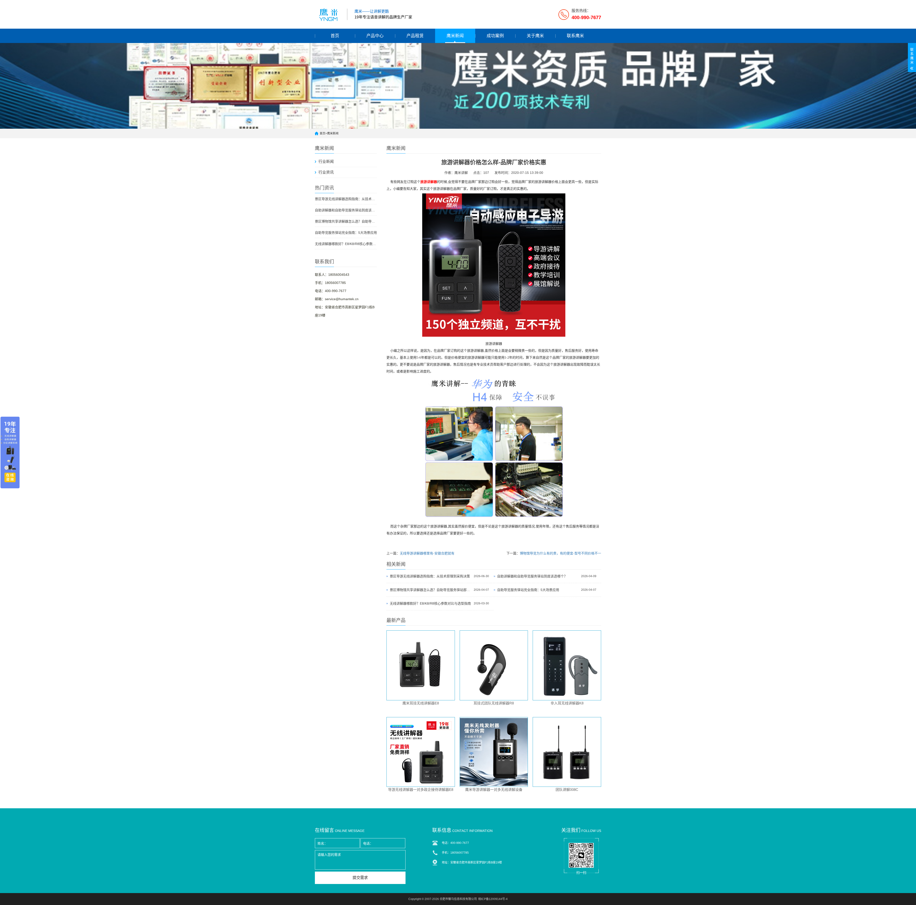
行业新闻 (326, 162)
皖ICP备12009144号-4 (493, 899)
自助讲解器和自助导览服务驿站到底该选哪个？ (346, 210)
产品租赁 (415, 35)
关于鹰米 (535, 35)
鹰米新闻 (455, 35)
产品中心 (375, 35)
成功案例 (495, 35)
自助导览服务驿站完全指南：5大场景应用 (346, 232)
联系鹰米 (575, 35)
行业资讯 (326, 172)
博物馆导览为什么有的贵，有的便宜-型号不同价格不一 (560, 553)
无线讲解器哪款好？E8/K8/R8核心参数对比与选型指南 (346, 244)
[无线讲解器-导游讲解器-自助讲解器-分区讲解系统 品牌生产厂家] (329, 14)
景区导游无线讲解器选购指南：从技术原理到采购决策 (346, 199)
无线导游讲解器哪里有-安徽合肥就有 (427, 553)
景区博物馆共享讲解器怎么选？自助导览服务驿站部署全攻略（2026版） (346, 221)
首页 (335, 35)
